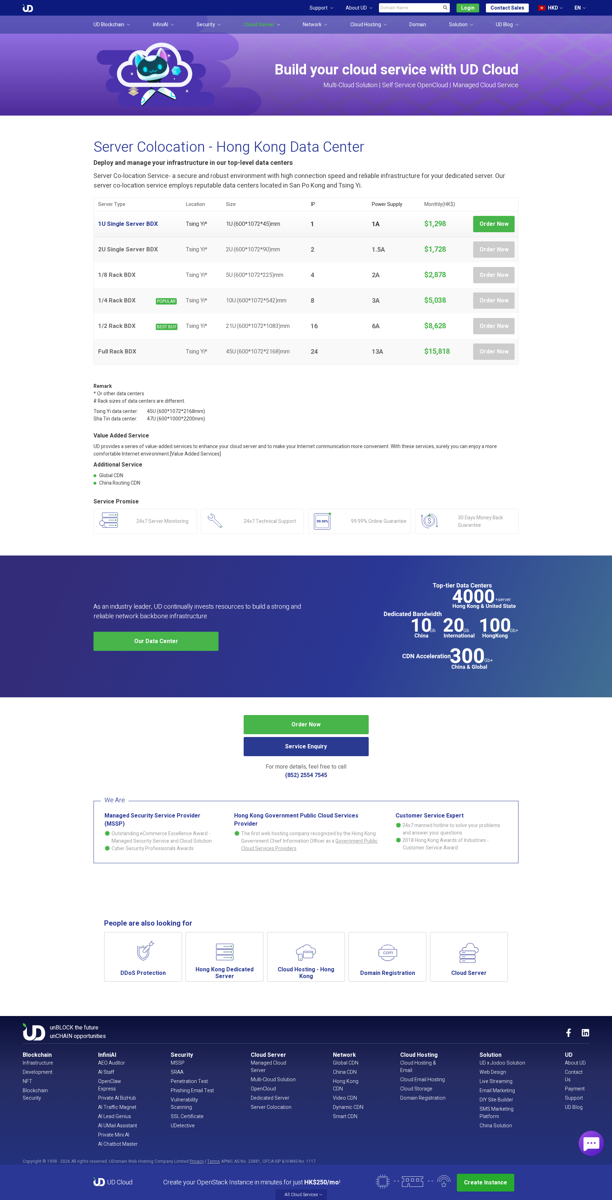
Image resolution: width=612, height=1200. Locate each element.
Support (574, 1098)
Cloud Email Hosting (422, 1079)
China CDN (345, 1072)
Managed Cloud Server (268, 1066)
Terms (213, 1161)
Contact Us (574, 1075)
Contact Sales (507, 8)
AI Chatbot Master (118, 1144)
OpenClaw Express (109, 1085)
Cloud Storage (416, 1089)
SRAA (177, 1072)
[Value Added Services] (195, 454)
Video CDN (345, 1098)
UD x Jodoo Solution (502, 1063)
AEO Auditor (111, 1063)
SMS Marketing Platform (497, 1112)
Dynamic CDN (348, 1107)
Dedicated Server (270, 1098)
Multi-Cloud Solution (273, 1079)
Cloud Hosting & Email (418, 1066)
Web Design (493, 1072)
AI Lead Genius (114, 1116)
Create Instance (485, 1182)
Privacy (197, 1161)
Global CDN (111, 475)
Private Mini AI (113, 1135)
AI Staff (106, 1072)
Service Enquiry (306, 746)
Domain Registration (423, 1098)
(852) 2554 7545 (306, 775)
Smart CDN (345, 1116)
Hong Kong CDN (345, 1085)
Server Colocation (271, 1107)
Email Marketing (497, 1090)
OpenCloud (263, 1089)
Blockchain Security (35, 1094)
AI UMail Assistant (117, 1125)
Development (37, 1072)
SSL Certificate (187, 1116)
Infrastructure (38, 1063)
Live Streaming (496, 1081)
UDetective (183, 1125)
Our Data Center (156, 641)
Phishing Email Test (192, 1090)
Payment (575, 1089)
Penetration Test (189, 1081)
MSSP (178, 1063)
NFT (27, 1081)
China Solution (496, 1125)
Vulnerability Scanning (184, 1103)
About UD (575, 1063)
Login (468, 8)
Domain (417, 24)
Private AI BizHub (117, 1098)
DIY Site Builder (496, 1100)
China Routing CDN (119, 483)
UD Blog (574, 1107)
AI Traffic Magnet (117, 1107)
